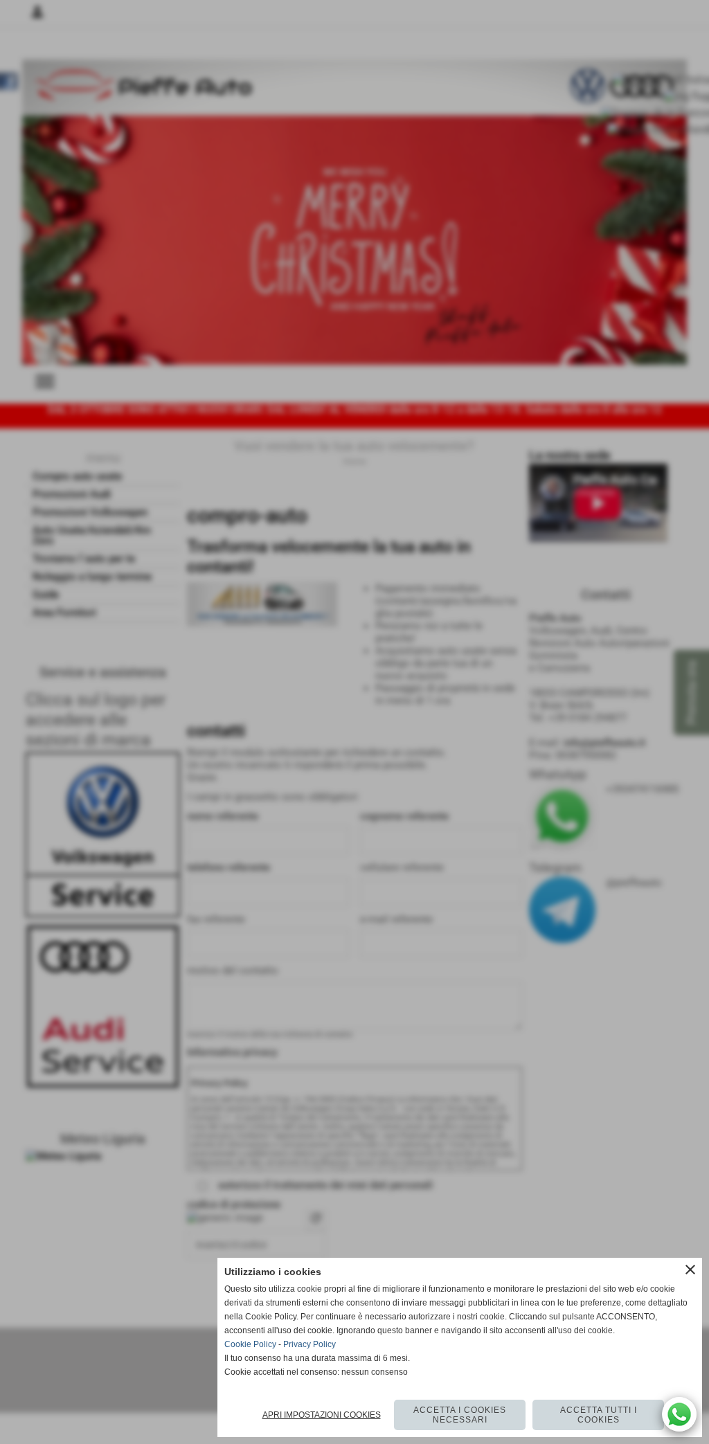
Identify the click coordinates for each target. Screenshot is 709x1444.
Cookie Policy (250, 1344)
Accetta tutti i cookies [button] (598, 1415)
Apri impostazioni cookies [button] (321, 1415)
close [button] (690, 1269)
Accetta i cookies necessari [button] (459, 1415)
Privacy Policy (309, 1344)
